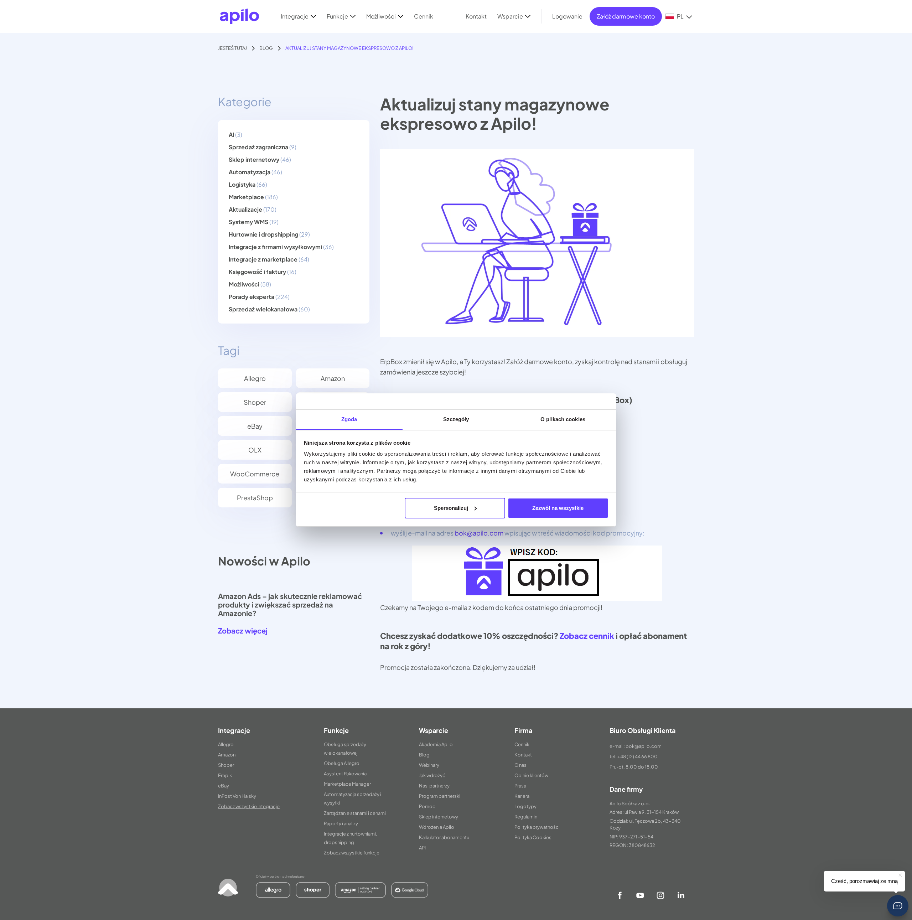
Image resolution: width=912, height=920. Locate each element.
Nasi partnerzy (434, 786)
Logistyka (242, 184)
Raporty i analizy (341, 823)
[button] (897, 905)
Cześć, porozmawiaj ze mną (864, 881)
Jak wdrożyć (432, 775)
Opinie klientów (531, 775)
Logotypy (525, 806)
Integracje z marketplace (263, 259)
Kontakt (523, 755)
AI (231, 134)
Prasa (520, 786)
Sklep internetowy (254, 159)
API (422, 848)
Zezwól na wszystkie (558, 508)
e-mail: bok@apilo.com (636, 746)
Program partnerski (439, 796)
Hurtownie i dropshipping (263, 234)
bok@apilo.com (479, 533)
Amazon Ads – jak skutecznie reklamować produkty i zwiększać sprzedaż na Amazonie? (290, 604)
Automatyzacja (249, 172)
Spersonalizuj (451, 508)
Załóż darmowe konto (626, 16)
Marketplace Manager (347, 784)
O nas (520, 765)
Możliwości (244, 284)
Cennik (521, 744)
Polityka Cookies (532, 837)
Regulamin (525, 817)
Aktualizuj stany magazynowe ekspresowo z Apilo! (349, 48)
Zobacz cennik (587, 636)
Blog (266, 48)
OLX (254, 450)
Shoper (255, 402)
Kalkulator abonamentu (444, 837)
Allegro (255, 378)
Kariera (521, 796)
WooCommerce (254, 474)
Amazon (333, 378)
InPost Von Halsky (237, 796)
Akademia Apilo (436, 744)
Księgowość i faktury (257, 271)
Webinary (429, 765)
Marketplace (246, 197)
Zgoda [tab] (349, 419)
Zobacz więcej (243, 630)
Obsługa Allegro (341, 763)
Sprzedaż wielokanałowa (263, 309)
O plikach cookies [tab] (562, 419)
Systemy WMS (248, 222)
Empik (225, 775)
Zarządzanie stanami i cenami (355, 813)
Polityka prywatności (537, 827)
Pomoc (427, 806)
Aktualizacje (245, 209)
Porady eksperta (251, 296)
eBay (255, 426)
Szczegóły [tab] (456, 419)
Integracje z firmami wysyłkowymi (275, 246)
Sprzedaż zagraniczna (258, 147)
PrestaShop (255, 497)
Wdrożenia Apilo (436, 827)
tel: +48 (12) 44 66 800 (634, 756)
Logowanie (567, 16)
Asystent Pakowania (345, 773)
